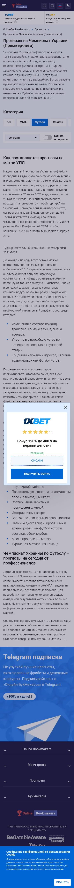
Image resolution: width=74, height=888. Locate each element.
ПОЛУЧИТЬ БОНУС (37, 473)
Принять (62, 882)
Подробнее (14, 873)
